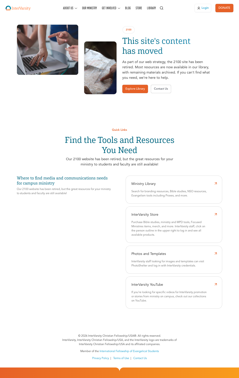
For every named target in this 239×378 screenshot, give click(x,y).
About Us (68, 8)
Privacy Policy (100, 358)
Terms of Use (121, 358)
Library (151, 8)
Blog (128, 8)
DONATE (224, 8)
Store (139, 8)
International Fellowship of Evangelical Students (129, 351)
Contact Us (140, 358)
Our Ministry (89, 8)
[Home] (18, 8)
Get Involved (109, 8)
